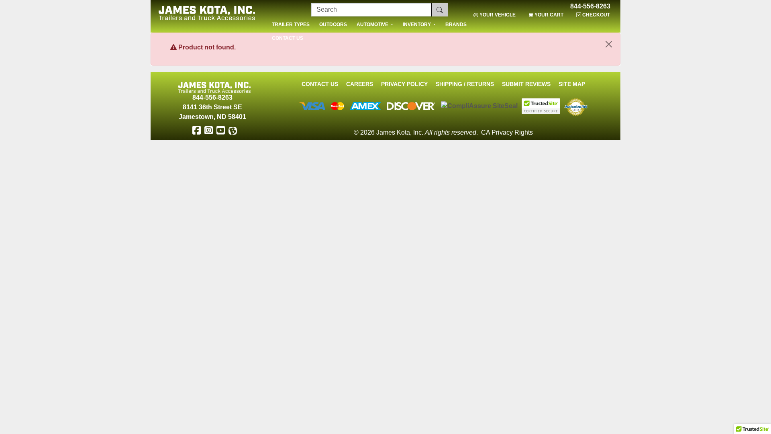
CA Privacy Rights (507, 132)
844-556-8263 (590, 6)
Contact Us (320, 84)
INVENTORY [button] (417, 24)
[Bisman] (232, 130)
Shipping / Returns (465, 84)
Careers (359, 84)
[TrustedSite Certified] (541, 106)
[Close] (609, 44)
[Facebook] (196, 130)
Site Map (572, 84)
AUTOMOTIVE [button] (373, 24)
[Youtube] (220, 130)
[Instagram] (208, 130)
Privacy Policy (404, 84)
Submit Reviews (526, 84)
